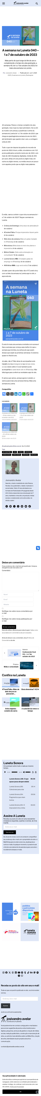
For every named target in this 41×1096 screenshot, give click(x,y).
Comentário (6, 570)
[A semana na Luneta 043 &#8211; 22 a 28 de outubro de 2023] (10, 426)
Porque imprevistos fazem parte (27, 232)
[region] (20, 1084)
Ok (20, 1091)
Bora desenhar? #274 (30, 689)
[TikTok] (29, 506)
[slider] (14, 772)
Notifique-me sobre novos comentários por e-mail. (17, 612)
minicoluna (26, 454)
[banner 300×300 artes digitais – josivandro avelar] (30, 911)
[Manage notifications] (37, 1092)
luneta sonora (6, 454)
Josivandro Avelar (11, 73)
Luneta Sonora (9, 259)
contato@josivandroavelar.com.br (12, 1047)
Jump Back (33, 772)
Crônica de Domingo (11, 226)
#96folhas (8, 265)
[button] (37, 3)
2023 (9, 75)
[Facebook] (10, 506)
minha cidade (16, 454)
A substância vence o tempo (30, 710)
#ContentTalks (9, 232)
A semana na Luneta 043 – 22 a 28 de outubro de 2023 (9, 434)
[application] (20, 772)
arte (15, 452)
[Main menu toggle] (3, 3)
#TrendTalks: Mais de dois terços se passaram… (10, 691)
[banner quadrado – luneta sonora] (30, 932)
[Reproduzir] (5, 772)
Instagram (17, 364)
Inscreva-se (10, 832)
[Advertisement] (20, 15)
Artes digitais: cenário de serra (10, 710)
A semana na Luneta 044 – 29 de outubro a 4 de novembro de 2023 (9, 415)
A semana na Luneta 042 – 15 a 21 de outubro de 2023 (27, 415)
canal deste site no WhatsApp (22, 370)
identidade (28, 452)
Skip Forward (36, 772)
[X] (14, 506)
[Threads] (18, 506)
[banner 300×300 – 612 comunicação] (11, 911)
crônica (21, 452)
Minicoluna (8, 246)
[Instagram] (6, 506)
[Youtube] (26, 506)
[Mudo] (24, 772)
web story (34, 454)
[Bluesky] (22, 506)
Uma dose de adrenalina (28, 226)
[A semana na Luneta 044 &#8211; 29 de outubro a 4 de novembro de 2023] (10, 407)
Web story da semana (12, 239)
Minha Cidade (9, 252)
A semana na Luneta (18, 75)
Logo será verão (21, 265)
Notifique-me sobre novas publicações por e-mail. (17, 620)
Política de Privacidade (17, 1086)
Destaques (29, 75)
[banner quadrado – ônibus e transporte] (11, 932)
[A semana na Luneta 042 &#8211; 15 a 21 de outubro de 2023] (27, 407)
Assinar (5, 1006)
